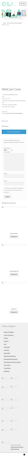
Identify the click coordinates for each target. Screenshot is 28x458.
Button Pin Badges (9, 332)
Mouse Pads (7, 353)
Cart (22, 454)
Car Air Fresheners (8, 335)
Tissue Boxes (7, 368)
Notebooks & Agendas (10, 356)
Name (6, 173)
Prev (2, 13)
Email (6, 181)
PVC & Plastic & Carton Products (14, 23)
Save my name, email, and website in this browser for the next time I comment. (14, 190)
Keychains (6, 350)
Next (25, 13)
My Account (4, 455)
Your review (7, 152)
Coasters (6, 341)
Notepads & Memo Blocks (10, 359)
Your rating (7, 148)
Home (4, 23)
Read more (14, 236)
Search (14, 455)
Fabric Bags (7, 347)
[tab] (14, 121)
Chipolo (6, 338)
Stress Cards (7, 365)
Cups (5, 344)
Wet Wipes (6, 371)
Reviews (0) (5, 121)
